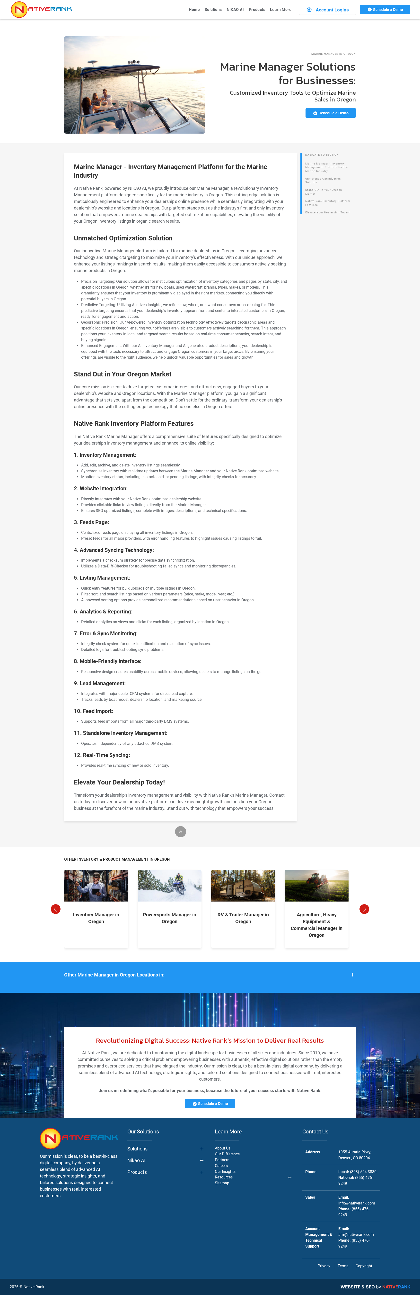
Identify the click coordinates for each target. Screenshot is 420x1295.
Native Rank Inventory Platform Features (327, 203)
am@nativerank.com (356, 1234)
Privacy (324, 1266)
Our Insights (225, 1171)
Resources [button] (224, 1177)
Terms (343, 1266)
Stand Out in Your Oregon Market (323, 191)
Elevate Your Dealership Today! (327, 212)
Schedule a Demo (387, 9)
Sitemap (222, 1183)
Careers (221, 1165)
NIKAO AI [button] (235, 9)
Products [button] (257, 9)
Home (194, 9)
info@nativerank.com (356, 1203)
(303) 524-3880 (363, 1171)
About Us (222, 1148)
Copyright (364, 1266)
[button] (56, 909)
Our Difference (227, 1154)
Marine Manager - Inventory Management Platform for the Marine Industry (326, 167)
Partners (222, 1160)
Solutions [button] (213, 9)
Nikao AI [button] (136, 1160)
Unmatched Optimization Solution (323, 180)
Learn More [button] (280, 9)
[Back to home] (41, 9)
